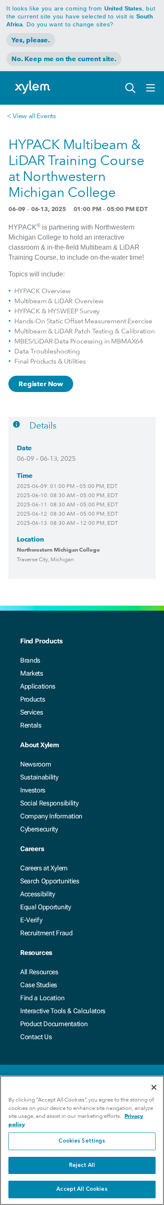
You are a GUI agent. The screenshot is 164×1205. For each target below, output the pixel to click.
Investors (32, 790)
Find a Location (42, 998)
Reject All (82, 1165)
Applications (38, 686)
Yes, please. (30, 40)
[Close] (154, 1087)
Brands (30, 660)
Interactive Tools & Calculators (63, 1011)
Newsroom (35, 764)
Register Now (41, 384)
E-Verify (31, 920)
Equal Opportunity (45, 907)
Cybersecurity (39, 829)
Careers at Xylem (44, 868)
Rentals (31, 725)
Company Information (51, 816)
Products (32, 699)
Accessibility (37, 894)
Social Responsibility (49, 803)
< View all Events (31, 116)
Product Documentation (53, 1024)
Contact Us (36, 1037)
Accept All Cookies (81, 1189)
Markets (31, 673)
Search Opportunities (49, 881)
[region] (82, 1140)
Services (31, 712)
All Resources (39, 972)
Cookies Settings (81, 1141)
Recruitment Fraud (46, 933)
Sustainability (39, 777)
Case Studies (38, 985)
